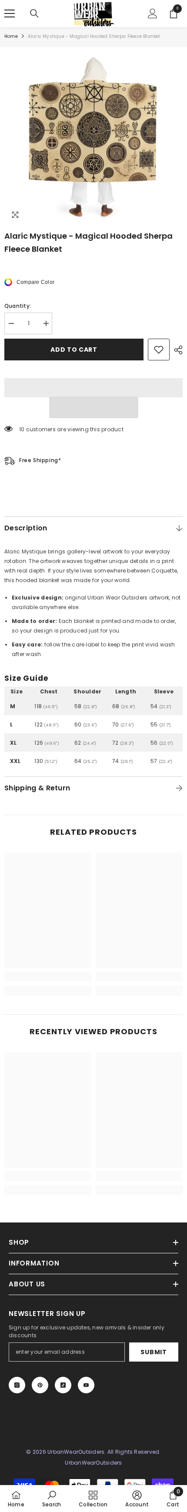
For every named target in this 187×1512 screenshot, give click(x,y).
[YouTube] (86, 1385)
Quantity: (17, 306)
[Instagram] (17, 1385)
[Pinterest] (40, 1385)
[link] (47, 976)
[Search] (34, 13)
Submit (153, 1352)
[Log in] (152, 13)
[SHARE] (176, 350)
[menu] (9, 13)
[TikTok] (63, 1385)
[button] (93, 407)
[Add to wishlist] (159, 349)
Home (11, 36)
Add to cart (73, 349)
